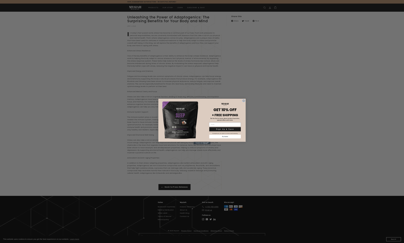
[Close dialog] (244, 101)
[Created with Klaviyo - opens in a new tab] (202, 143)
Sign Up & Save (225, 129)
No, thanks (225, 136)
